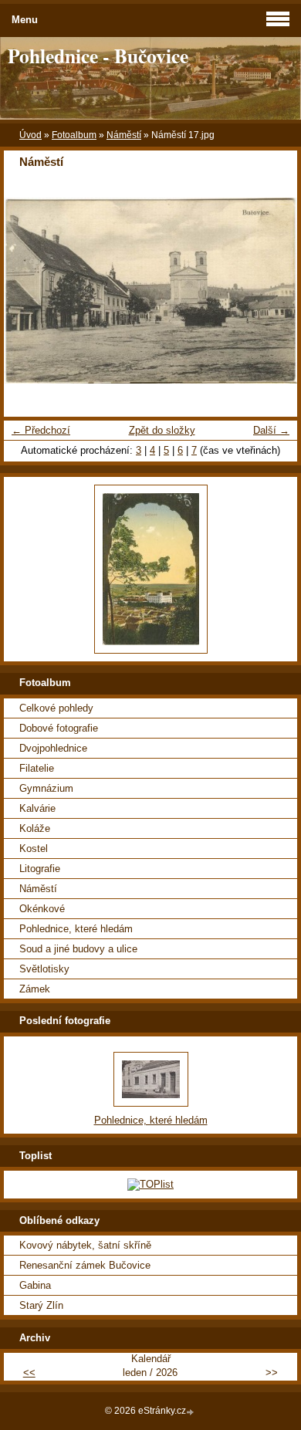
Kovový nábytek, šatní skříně (85, 1245)
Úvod (30, 135)
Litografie (39, 868)
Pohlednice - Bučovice (98, 55)
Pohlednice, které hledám (76, 929)
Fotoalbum (74, 135)
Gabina (35, 1285)
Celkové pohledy (56, 708)
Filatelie (36, 768)
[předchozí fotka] (29, 291)
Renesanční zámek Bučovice (84, 1265)
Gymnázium (46, 788)
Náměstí (124, 135)
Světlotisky (44, 969)
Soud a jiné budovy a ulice (78, 949)
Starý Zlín (41, 1305)
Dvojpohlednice (53, 748)
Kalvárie (37, 808)
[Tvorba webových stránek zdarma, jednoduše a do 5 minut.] (191, 1411)
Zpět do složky (162, 430)
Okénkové (42, 908)
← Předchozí (41, 430)
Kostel (33, 848)
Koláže (34, 828)
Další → (271, 430)
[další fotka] (272, 291)
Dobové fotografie (58, 728)
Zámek (34, 989)
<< (29, 1372)
